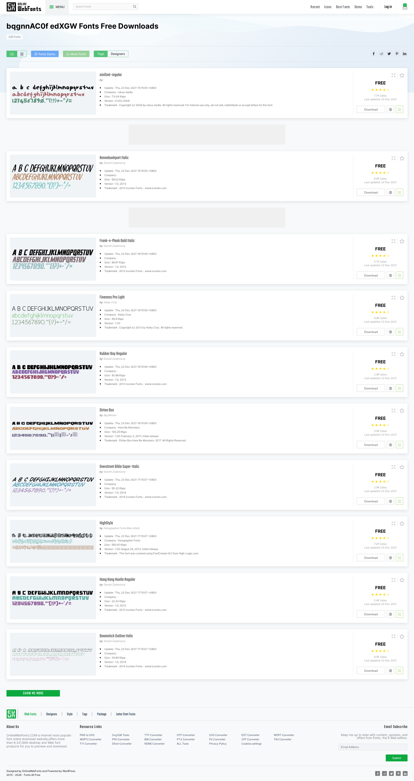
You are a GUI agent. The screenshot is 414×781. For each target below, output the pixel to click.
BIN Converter (153, 739)
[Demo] (393, 75)
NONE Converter (154, 743)
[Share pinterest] (397, 53)
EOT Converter (250, 735)
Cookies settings (252, 743)
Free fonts (25, 7)
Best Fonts (343, 7)
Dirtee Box (107, 410)
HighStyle (106, 523)
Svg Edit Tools (120, 735)
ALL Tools (183, 743)
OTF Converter (186, 735)
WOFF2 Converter (90, 739)
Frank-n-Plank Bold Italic (117, 240)
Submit (396, 758)
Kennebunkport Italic (114, 158)
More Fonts (78, 54)
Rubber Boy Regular (113, 353)
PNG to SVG (87, 735)
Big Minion (110, 415)
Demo (358, 7)
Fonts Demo (47, 54)
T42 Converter (282, 739)
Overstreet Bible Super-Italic (119, 466)
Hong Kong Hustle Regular (117, 579)
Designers (118, 54)
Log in (388, 7)
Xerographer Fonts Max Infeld (121, 528)
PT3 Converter (186, 739)
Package (101, 714)
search (135, 6)
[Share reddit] (381, 53)
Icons (328, 7)
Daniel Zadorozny (114, 162)
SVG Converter (218, 735)
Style (69, 714)
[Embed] (390, 109)
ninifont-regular (111, 75)
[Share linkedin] (405, 53)
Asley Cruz (110, 302)
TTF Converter (153, 735)
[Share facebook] (373, 53)
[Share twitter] (389, 53)
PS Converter (217, 739)
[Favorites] (400, 75)
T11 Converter (88, 743)
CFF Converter (250, 739)
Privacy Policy (218, 743)
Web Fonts (30, 714)
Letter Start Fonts (125, 714)
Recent (315, 7)
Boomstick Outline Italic (116, 636)
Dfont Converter (122, 743)
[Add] (399, 109)
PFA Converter (121, 739)
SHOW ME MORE (33, 693)
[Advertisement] (207, 134)
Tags (100, 54)
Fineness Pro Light (112, 297)
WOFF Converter (284, 735)
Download (371, 109)
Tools (370, 7)
